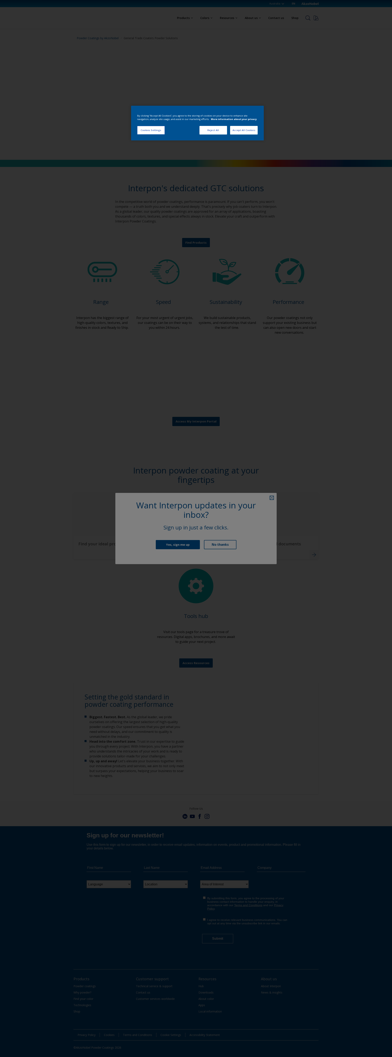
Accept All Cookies (244, 130)
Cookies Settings (151, 130)
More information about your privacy (234, 119)
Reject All (213, 130)
